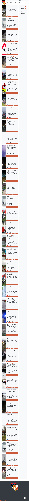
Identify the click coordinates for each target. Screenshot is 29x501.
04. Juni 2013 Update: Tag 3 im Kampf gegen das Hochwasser (12, 249)
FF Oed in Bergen (24, 0)
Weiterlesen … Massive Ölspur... (10, 309)
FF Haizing (14, 0)
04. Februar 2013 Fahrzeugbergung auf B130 (11, 414)
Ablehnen (5, 500)
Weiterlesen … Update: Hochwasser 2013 (11, 271)
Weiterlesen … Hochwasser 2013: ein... (11, 220)
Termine (15, 2)
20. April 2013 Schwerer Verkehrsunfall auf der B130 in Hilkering (11, 312)
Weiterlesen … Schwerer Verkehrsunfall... (11, 322)
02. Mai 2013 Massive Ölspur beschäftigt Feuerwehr (12, 299)
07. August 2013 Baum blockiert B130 (11, 146)
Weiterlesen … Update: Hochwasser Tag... (11, 233)
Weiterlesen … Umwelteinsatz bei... (11, 79)
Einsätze (11, 2)
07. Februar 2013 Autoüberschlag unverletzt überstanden (11, 402)
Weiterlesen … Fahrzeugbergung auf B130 (12, 424)
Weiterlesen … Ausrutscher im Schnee (11, 387)
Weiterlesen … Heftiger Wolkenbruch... (11, 194)
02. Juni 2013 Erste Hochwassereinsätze (10, 274)
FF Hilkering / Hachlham (19, 0)
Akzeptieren (1, 500)
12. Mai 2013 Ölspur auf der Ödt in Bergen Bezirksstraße (12, 286)
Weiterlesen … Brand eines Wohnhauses (11, 465)
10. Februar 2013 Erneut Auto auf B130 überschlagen (12, 390)
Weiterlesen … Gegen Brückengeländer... (11, 361)
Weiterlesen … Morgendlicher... (10, 67)
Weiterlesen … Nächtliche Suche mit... (11, 131)
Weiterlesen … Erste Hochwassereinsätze (11, 284)
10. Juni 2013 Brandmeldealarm (9, 197)
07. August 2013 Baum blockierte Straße (11, 158)
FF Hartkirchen (10, 0)
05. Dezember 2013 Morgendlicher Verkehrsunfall (11, 57)
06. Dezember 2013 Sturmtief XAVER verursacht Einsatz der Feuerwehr (12, 44)
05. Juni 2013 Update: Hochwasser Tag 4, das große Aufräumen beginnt (11, 236)
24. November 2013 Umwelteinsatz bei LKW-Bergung (12, 69)
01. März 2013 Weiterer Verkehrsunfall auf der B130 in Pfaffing (11, 338)
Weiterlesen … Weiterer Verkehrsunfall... (11, 348)
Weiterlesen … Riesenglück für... (10, 16)
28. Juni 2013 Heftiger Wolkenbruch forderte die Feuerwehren (11, 184)
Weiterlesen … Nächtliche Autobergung (11, 105)
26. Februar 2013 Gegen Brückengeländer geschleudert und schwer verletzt (12, 351)
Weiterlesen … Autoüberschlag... (10, 412)
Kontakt (18, 2)
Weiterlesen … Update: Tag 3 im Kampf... (11, 259)
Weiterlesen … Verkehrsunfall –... (10, 440)
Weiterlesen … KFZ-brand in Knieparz (11, 41)
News (8, 2)
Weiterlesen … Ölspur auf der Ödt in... (11, 296)
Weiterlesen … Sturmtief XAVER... (10, 54)
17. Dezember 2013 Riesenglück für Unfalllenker (11, 6)
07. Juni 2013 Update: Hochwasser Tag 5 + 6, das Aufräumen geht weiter (11, 223)
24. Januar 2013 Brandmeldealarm (9, 443)
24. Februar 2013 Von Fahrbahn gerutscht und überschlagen (12, 364)
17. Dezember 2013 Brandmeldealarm (10, 19)
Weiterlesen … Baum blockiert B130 (11, 156)
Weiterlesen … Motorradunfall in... (11, 143)
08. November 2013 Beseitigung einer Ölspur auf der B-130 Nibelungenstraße (12, 82)
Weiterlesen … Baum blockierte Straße (11, 168)
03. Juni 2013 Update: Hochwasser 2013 (11, 261)
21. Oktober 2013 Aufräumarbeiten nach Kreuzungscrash (10, 108)
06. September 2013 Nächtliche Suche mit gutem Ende (12, 121)
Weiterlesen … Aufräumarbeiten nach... (11, 118)
